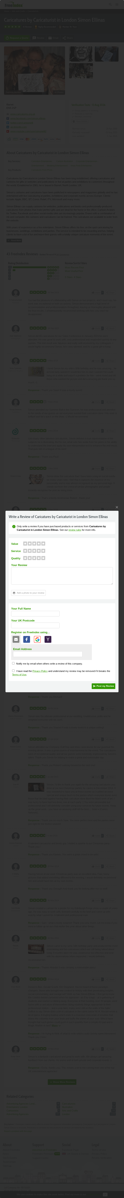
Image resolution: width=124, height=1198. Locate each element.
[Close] (116, 507)
